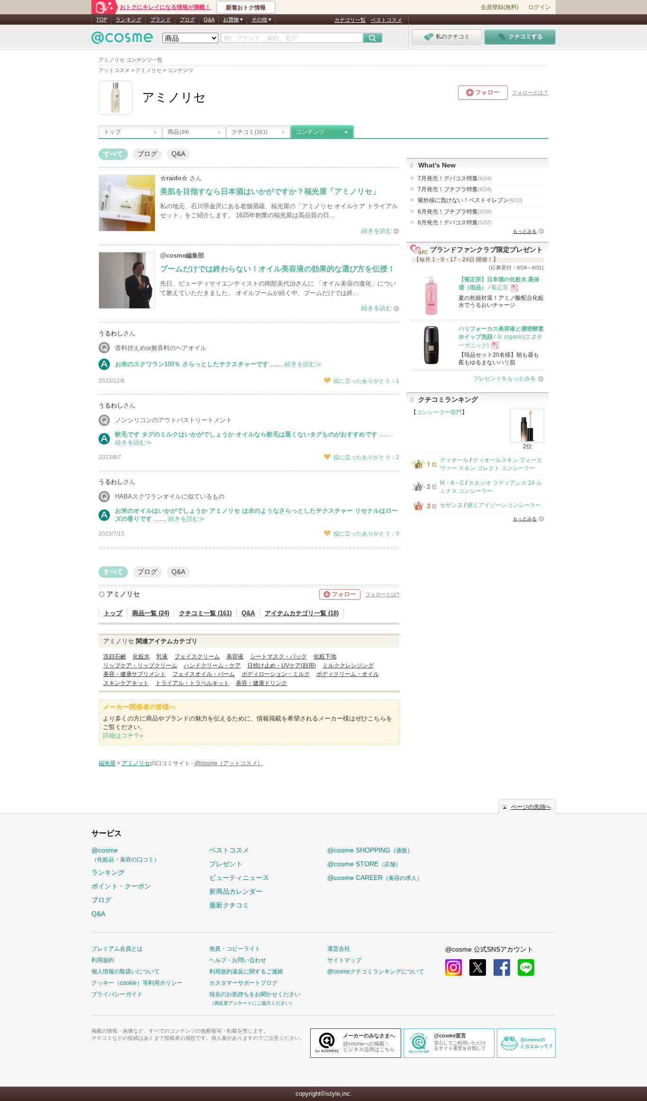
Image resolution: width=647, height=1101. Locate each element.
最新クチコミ (229, 905)
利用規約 (102, 960)
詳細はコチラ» (123, 735)
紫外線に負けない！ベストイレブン (470, 200)
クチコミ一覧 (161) (205, 613)
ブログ (187, 19)
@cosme (125, 854)
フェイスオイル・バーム (203, 674)
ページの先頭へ (531, 807)
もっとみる (525, 231)
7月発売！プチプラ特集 (455, 189)
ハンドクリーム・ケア (212, 665)
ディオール (454, 460)
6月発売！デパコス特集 (455, 222)
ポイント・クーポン (121, 886)
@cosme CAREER (374, 877)
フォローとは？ (530, 92)
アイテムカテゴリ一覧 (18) (302, 613)
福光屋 (107, 763)
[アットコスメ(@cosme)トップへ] (122, 40)
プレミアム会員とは (117, 948)
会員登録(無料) (500, 7)
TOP (101, 19)
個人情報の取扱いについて (125, 971)
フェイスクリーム (197, 656)
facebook (502, 967)
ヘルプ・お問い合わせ (237, 960)
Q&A (209, 19)
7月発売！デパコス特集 (455, 178)
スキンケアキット (126, 683)
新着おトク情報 (246, 7)
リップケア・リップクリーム (140, 665)
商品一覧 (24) (150, 613)
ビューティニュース (239, 877)
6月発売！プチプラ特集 (455, 211)
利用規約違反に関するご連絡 (246, 971)
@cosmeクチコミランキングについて (375, 971)
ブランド (160, 19)
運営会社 (338, 948)
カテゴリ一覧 (350, 20)
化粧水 (141, 656)
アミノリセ (123, 594)
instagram (453, 967)
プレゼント (226, 864)
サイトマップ (344, 960)
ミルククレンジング (348, 665)
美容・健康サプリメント (134, 674)
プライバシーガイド (117, 994)
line (526, 967)
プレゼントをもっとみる (504, 378)
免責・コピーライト (235, 948)
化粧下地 (325, 656)
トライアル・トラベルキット (192, 683)
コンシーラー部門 (439, 412)
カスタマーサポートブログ (243, 983)
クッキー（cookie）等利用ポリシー (136, 983)
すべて (113, 153)
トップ (112, 132)
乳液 (162, 656)
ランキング (129, 19)
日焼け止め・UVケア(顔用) (281, 665)
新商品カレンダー (235, 891)
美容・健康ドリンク (261, 683)
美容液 (234, 656)
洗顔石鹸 (114, 656)
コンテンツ (310, 132)
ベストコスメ (386, 20)
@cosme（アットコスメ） (229, 763)
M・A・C (452, 483)
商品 (178, 132)
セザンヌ (451, 505)
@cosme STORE (364, 864)
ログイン (539, 7)
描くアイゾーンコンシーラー (504, 505)
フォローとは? (382, 594)
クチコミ (250, 132)
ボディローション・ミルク (276, 674)
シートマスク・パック (278, 656)
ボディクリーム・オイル (347, 674)
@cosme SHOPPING (370, 850)
